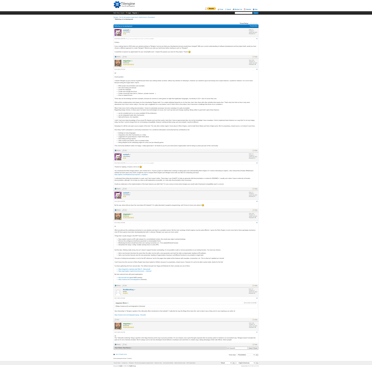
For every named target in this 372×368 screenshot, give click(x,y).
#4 (256, 201)
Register (134, 13)
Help (256, 9)
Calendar (248, 9)
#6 (256, 298)
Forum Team (117, 363)
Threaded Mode (254, 26)
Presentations (151, 17)
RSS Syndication (190, 363)
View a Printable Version (121, 354)
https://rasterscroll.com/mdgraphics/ (129, 279)
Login (129, 13)
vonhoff (126, 30)
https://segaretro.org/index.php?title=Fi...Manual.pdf (134, 269)
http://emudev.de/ (123, 277)
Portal (221, 9)
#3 (256, 163)
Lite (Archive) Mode (168, 363)
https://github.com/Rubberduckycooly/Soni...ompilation (131, 174)
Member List (238, 9)
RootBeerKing (128, 289)
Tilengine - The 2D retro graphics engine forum (125, 17)
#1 (256, 38)
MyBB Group (132, 366)
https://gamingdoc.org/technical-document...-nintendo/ (135, 271)
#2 (256, 69)
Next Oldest (118, 348)
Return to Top (158, 363)
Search (229, 9)
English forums (143, 17)
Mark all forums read (179, 363)
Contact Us (124, 363)
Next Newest (126, 348)
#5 (256, 222)
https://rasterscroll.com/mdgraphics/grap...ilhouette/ (130, 315)
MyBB (120, 366)
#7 (256, 332)
